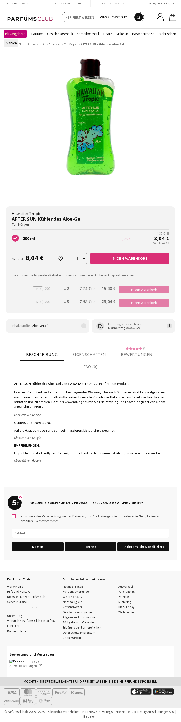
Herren (90, 546)
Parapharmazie (143, 33)
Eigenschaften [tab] (89, 354)
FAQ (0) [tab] (90, 366)
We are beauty (72, 597)
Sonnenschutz (36, 44)
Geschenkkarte (17, 602)
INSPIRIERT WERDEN (79, 17)
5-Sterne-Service (113, 3)
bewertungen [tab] (136, 354)
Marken (11, 43)
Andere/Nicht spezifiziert (143, 546)
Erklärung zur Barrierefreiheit (82, 627)
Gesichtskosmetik (60, 33)
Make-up (122, 33)
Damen (37, 546)
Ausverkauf (125, 587)
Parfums (37, 33)
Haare (107, 33)
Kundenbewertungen (76, 592)
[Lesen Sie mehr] (47, 521)
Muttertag (124, 602)
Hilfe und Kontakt (19, 3)
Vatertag (124, 597)
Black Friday (126, 607)
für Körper (71, 44)
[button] (35, 609)
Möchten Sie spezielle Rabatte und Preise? (91, 681)
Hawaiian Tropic (26, 213)
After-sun (55, 44)
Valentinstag (126, 592)
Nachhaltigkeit (72, 602)
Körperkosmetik (88, 33)
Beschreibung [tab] (42, 354)
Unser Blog (14, 616)
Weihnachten (127, 612)
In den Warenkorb (130, 258)
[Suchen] (138, 17)
